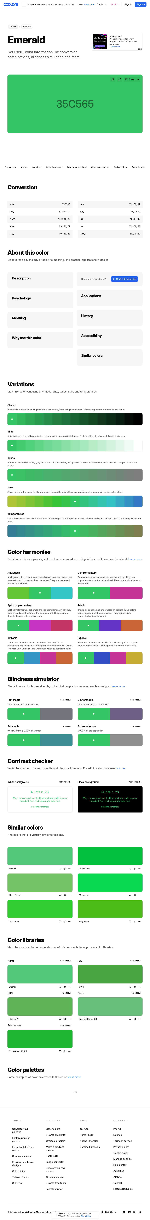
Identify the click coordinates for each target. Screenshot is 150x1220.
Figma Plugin (86, 1134)
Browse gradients (55, 1134)
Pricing (117, 1128)
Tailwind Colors (20, 1177)
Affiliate (117, 1176)
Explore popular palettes (21, 1140)
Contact (117, 1182)
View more (74, 1077)
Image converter (55, 1161)
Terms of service (122, 1140)
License (117, 1134)
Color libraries (138, 167)
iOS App (84, 1128)
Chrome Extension (90, 1146)
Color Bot (17, 1183)
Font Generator (54, 1189)
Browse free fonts (56, 1182)
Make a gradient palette (55, 1148)
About (24, 167)
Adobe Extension (89, 1140)
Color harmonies (54, 167)
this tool (120, 768)
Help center (119, 1164)
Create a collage (55, 1177)
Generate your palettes (20, 1130)
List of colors (53, 1128)
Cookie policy (120, 1152)
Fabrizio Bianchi (27, 1212)
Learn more (135, 559)
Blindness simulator (77, 167)
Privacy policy (121, 1146)
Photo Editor (52, 1155)
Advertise (118, 1170)
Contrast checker (100, 167)
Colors (13, 26)
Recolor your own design (55, 1169)
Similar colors (120, 167)
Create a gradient (55, 1140)
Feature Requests (123, 1188)
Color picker (19, 1171)
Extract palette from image (23, 1149)
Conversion (10, 167)
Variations (36, 167)
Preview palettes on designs (23, 1164)
